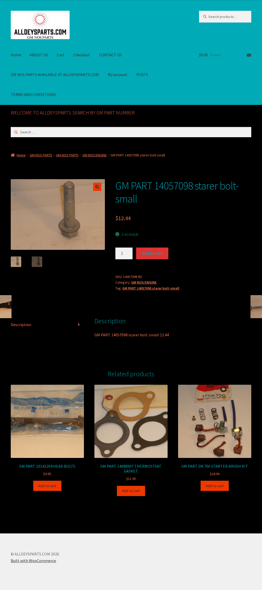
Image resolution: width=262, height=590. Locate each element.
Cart (60, 54)
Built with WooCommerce (33, 560)
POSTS (142, 74)
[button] (97, 187)
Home (16, 54)
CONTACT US (110, 54)
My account (117, 74)
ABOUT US (39, 54)
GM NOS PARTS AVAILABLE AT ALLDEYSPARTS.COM (55, 74)
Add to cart (152, 253)
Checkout (81, 54)
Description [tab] (21, 324)
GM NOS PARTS (41, 155)
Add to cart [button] (47, 486)
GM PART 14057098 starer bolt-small (150, 288)
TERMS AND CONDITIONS (33, 94)
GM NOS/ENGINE (94, 155)
